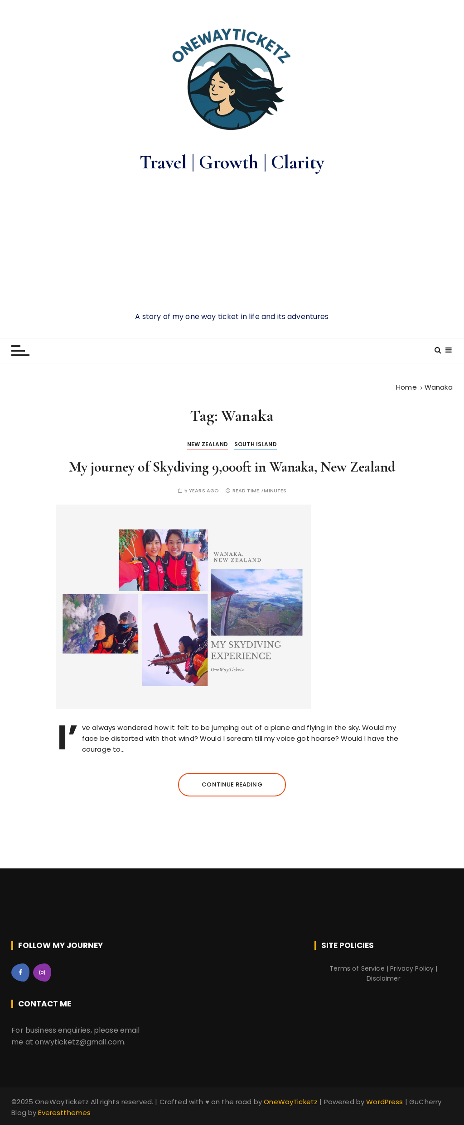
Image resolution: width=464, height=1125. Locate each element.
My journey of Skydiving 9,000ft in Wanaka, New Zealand (232, 467)
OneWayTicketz (291, 1101)
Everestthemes (64, 1112)
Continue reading (232, 784)
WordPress (384, 1101)
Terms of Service (356, 968)
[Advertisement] (232, 243)
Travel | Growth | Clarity (232, 162)
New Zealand (207, 444)
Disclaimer (384, 978)
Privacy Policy (412, 968)
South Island (255, 444)
